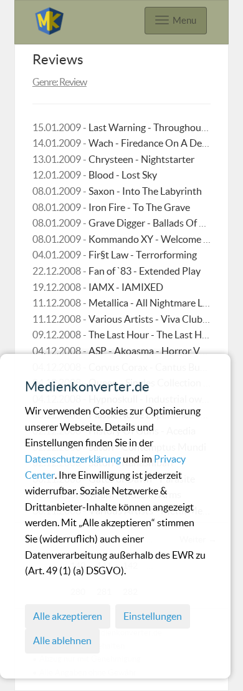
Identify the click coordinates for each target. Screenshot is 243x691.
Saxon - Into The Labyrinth (145, 191)
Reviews (57, 59)
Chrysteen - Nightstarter (141, 159)
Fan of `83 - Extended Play (144, 271)
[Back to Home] (49, 19)
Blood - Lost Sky (122, 174)
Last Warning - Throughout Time (158, 127)
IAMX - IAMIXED (125, 287)
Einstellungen (152, 616)
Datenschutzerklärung (74, 458)
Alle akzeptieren (67, 616)
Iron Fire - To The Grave (139, 207)
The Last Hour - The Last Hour (152, 334)
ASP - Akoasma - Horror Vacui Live (162, 350)
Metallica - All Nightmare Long (153, 302)
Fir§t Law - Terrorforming (142, 254)
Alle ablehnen (62, 640)
